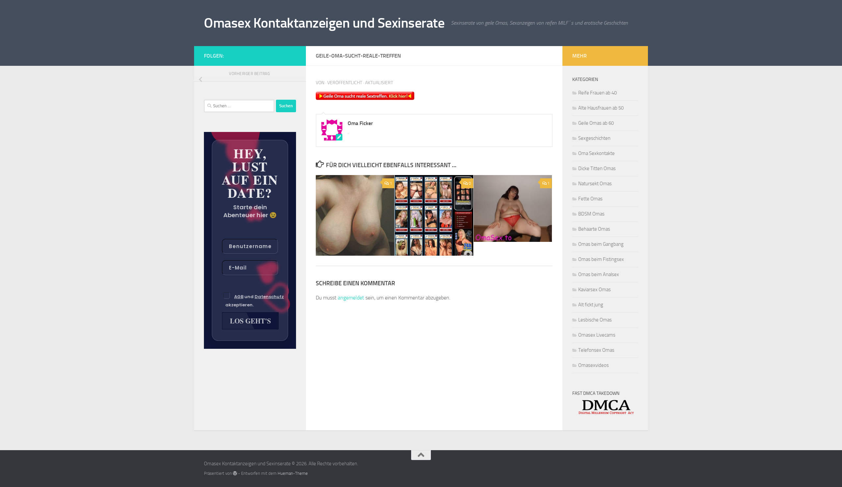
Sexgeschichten (594, 138)
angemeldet (351, 298)
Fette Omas (590, 199)
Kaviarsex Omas (594, 290)
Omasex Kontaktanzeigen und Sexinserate (324, 23)
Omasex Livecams (596, 335)
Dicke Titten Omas (597, 168)
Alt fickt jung (590, 305)
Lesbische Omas (595, 320)
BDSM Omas (591, 214)
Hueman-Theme (293, 473)
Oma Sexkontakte (596, 153)
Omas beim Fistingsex (601, 259)
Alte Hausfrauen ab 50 (601, 108)
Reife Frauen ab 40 (597, 93)
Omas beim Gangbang (601, 244)
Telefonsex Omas (596, 350)
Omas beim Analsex (598, 274)
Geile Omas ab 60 (596, 123)
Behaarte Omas (594, 229)
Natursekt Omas (595, 184)
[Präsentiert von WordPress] (235, 473)
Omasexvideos (593, 365)
